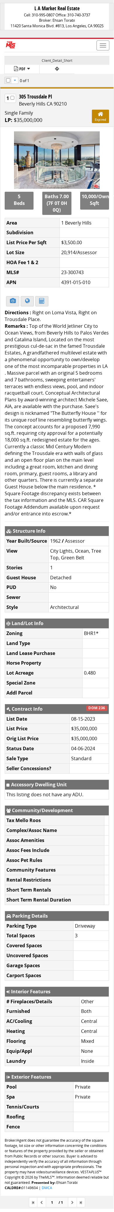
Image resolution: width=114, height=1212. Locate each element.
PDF (22, 69)
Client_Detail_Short (57, 60)
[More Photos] (12, 301)
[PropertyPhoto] (57, 160)
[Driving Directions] (57, 69)
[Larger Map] (27, 301)
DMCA (47, 1187)
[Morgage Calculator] (41, 301)
